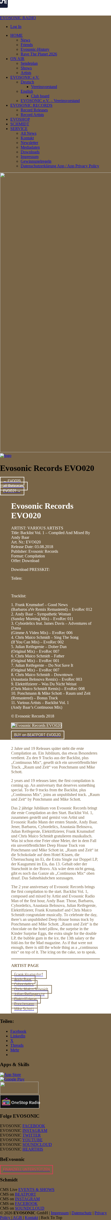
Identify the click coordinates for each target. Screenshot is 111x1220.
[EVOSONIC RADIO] (5, 455)
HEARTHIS (32, 1149)
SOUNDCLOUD (37, 1144)
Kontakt (31, 1217)
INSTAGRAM (34, 1130)
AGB (17, 1217)
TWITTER (31, 1135)
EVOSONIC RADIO (18, 18)
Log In (15, 26)
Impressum (60, 1213)
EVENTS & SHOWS (36, 1189)
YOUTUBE (32, 1140)
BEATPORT (25, 1194)
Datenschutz (82, 1213)
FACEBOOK (33, 1126)
